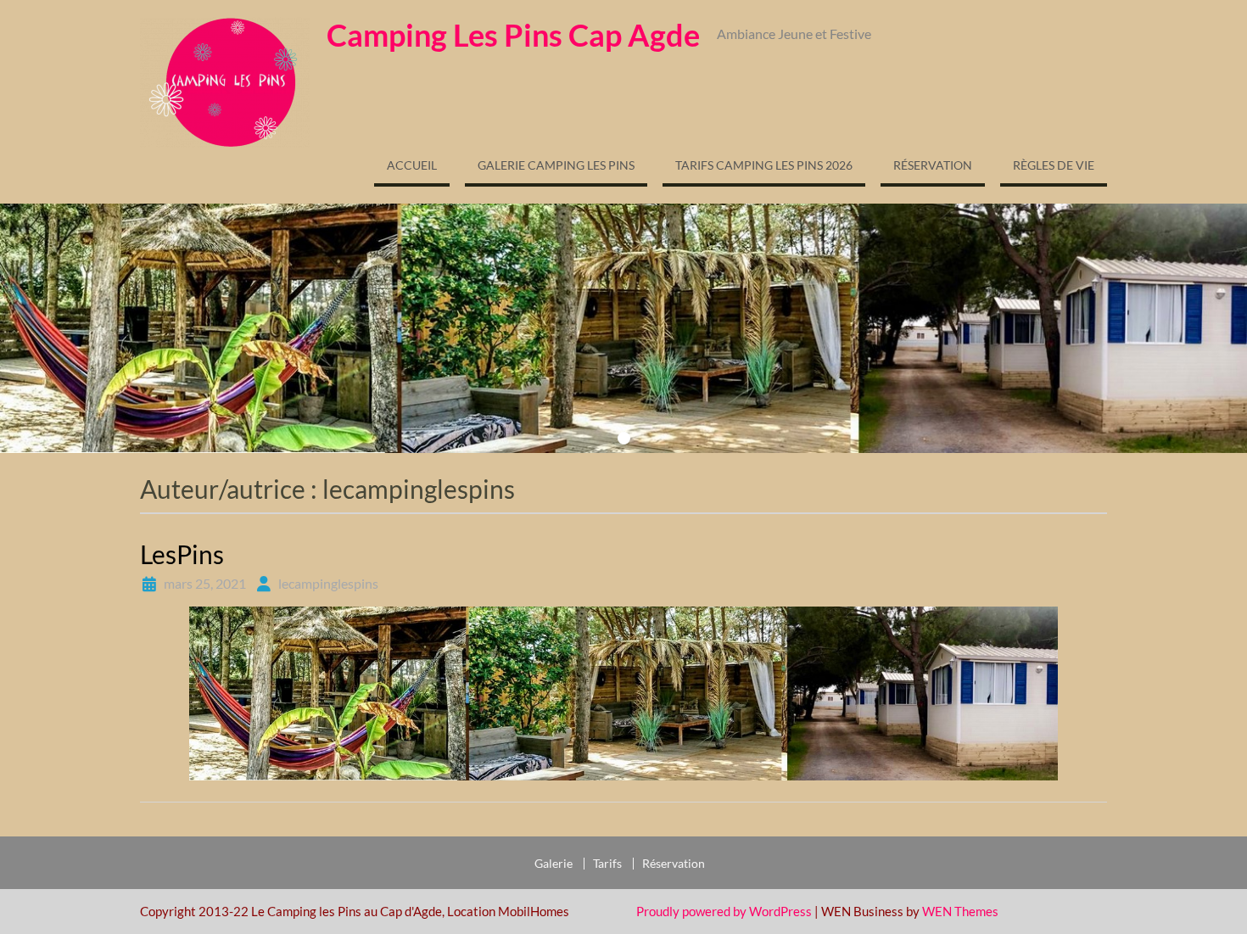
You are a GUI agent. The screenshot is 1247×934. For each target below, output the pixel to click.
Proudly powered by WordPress (724, 911)
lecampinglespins (328, 583)
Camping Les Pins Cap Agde (513, 34)
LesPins (182, 554)
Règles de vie (1053, 165)
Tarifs (607, 864)
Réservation (932, 165)
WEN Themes (960, 911)
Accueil (412, 165)
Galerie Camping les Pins (556, 165)
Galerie (553, 864)
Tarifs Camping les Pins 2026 (764, 165)
